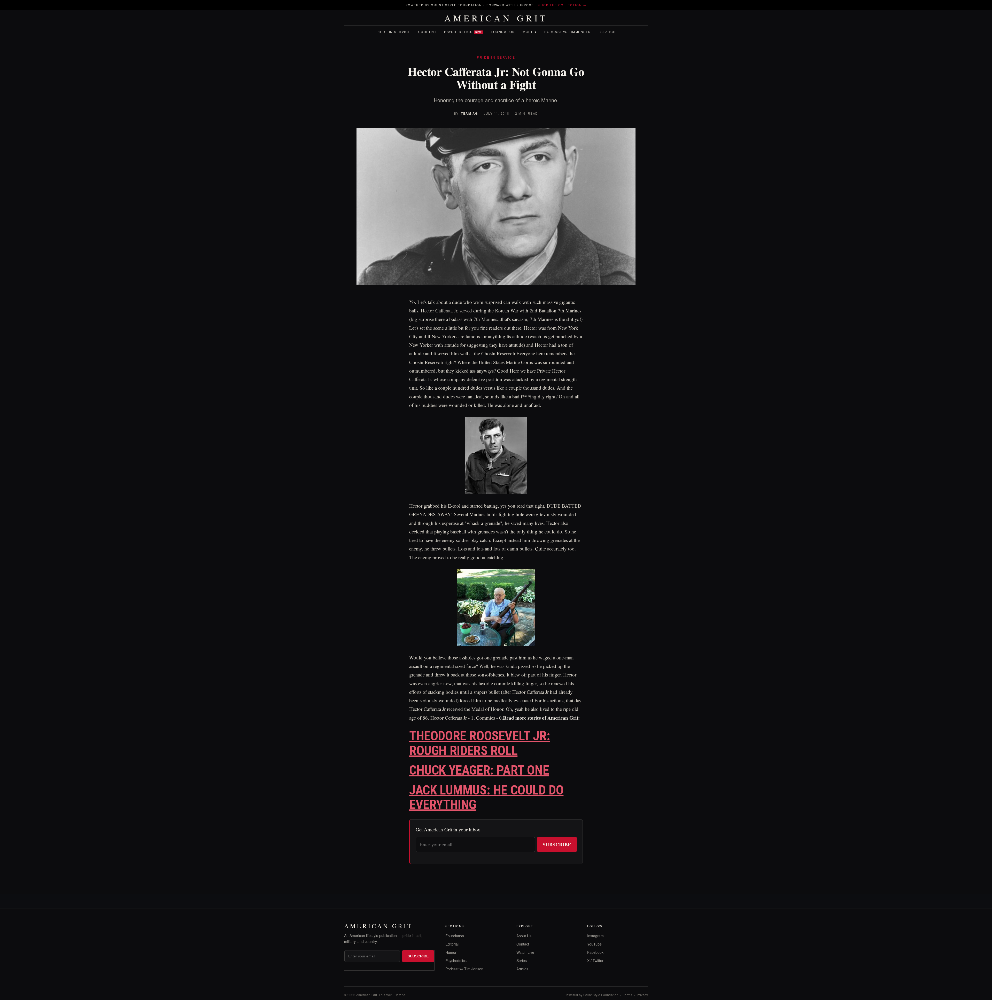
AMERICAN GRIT (496, 18)
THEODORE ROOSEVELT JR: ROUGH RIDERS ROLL (479, 743)
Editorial (452, 944)
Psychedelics (463, 31)
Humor (450, 952)
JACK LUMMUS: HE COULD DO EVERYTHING (486, 797)
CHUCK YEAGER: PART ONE (479, 770)
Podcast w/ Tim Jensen (567, 31)
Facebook (595, 952)
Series (521, 960)
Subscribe (557, 844)
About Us (523, 935)
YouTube (594, 944)
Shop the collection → (562, 5)
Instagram (595, 935)
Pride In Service (393, 31)
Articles (522, 968)
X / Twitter (595, 960)
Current (427, 31)
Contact (522, 944)
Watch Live (525, 952)
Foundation (503, 31)
